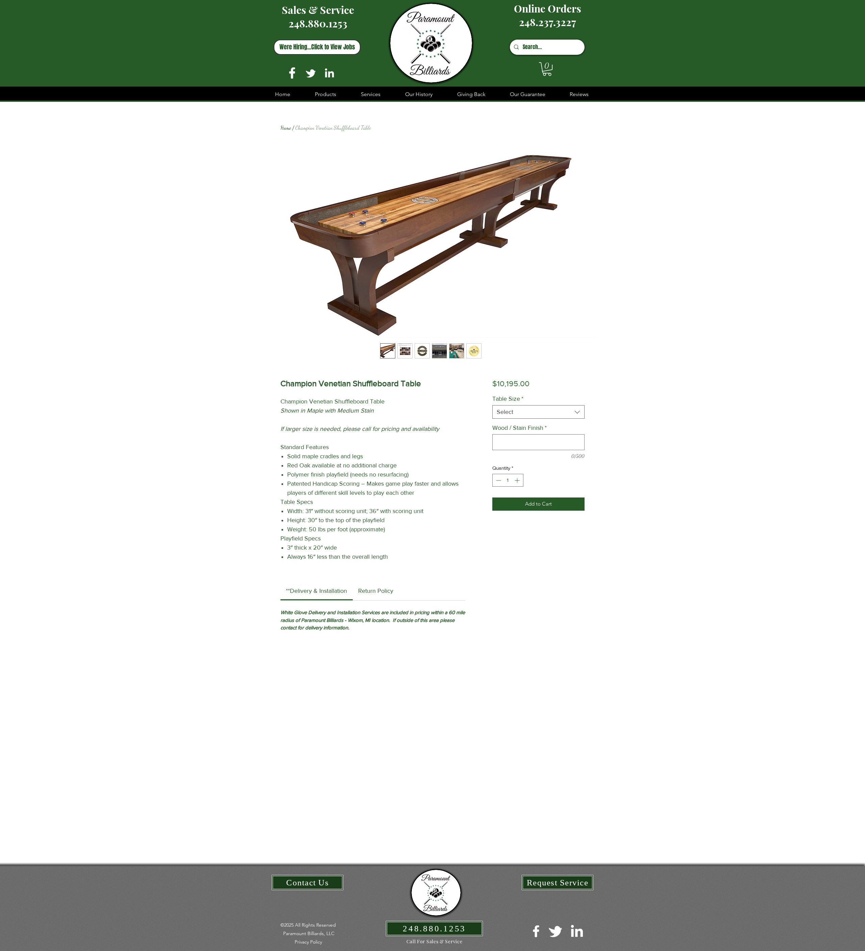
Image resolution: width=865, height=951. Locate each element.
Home (285, 127)
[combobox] (538, 412)
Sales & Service (318, 10)
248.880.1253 (318, 23)
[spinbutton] (507, 480)
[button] (547, 69)
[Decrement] (497, 480)
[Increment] (517, 480)
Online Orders (547, 8)
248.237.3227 (547, 22)
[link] (316, 590)
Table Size (507, 398)
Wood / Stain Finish (519, 427)
